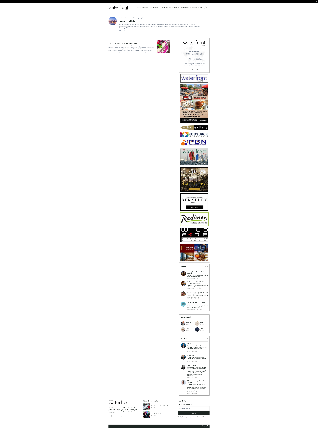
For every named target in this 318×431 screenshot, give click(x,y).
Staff (188, 352)
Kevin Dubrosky (191, 309)
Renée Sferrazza (191, 288)
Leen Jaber (189, 299)
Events (202, 322)
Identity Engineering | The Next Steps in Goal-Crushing (196, 303)
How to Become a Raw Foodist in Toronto (122, 43)
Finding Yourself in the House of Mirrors (197, 272)
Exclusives (145, 7)
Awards (138, 7)
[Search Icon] (205, 7)
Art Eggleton (191, 355)
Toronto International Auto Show (161, 406)
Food (187, 328)
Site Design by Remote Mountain (164, 426)
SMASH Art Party (156, 413)
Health (110, 41)
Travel (202, 328)
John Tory (190, 344)
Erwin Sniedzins (191, 278)
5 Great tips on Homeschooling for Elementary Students (197, 293)
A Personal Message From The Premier (196, 381)
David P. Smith (191, 365)
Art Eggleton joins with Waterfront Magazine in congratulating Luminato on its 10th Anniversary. (197, 359)
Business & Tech (197, 7)
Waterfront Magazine (125, 18)
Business (188, 322)
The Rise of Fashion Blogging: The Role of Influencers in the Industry (197, 276)
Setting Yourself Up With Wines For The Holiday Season (196, 282)
